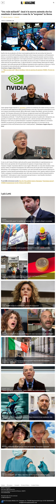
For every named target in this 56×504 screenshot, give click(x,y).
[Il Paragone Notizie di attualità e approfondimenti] (28, 2)
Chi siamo (9, 485)
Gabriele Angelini (8, 17)
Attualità (16, 17)
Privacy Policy (25, 485)
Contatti (17, 485)
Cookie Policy (35, 485)
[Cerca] (53, 2)
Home (3, 485)
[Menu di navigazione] (3, 2)
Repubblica (23, 107)
